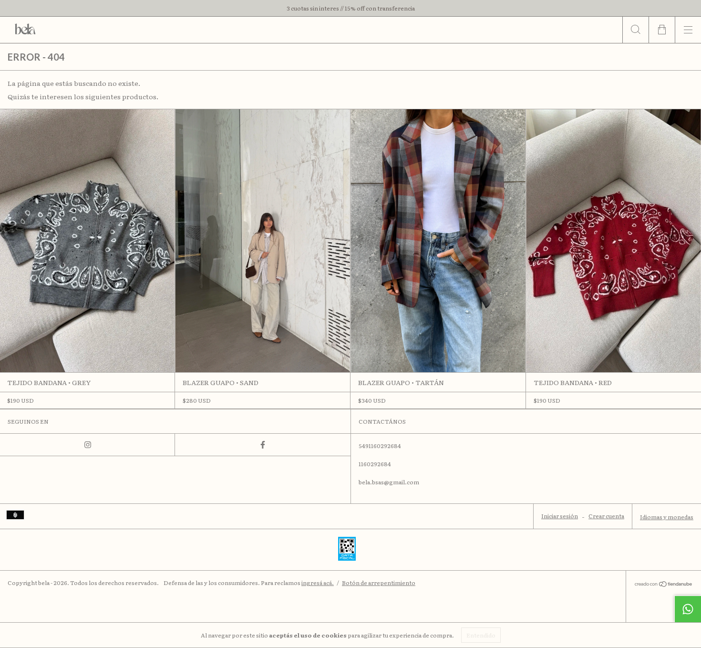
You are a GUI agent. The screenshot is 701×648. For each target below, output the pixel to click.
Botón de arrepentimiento (378, 582)
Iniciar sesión (559, 516)
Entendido (480, 635)
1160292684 (375, 464)
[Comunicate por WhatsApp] (687, 609)
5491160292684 (380, 445)
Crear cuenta (606, 516)
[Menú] (688, 30)
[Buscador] (635, 30)
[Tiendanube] (663, 584)
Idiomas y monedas (666, 516)
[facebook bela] (262, 445)
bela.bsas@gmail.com (389, 482)
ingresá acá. (317, 582)
